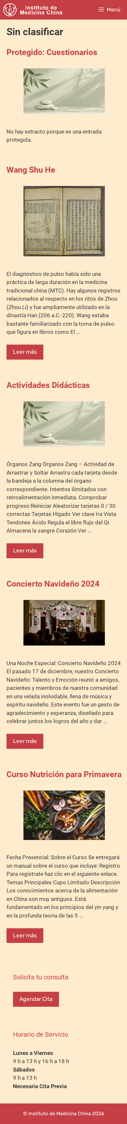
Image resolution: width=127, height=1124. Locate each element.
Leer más (25, 352)
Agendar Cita (36, 999)
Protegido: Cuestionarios (52, 52)
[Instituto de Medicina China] (32, 10)
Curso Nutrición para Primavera (64, 774)
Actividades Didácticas (48, 385)
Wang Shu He (31, 170)
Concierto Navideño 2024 (53, 584)
